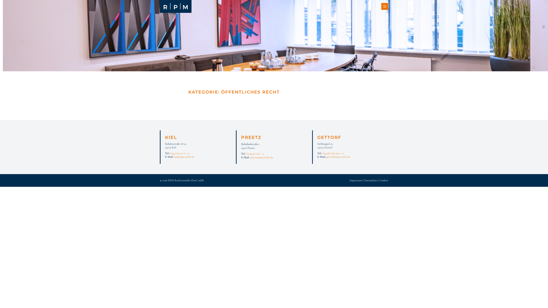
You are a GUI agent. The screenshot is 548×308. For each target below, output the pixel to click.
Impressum (356, 180)
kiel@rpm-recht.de (184, 157)
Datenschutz (371, 180)
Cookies (383, 180)
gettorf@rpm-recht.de (338, 157)
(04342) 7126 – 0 (255, 153)
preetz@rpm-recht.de (261, 157)
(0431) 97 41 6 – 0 (179, 153)
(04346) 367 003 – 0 (333, 153)
